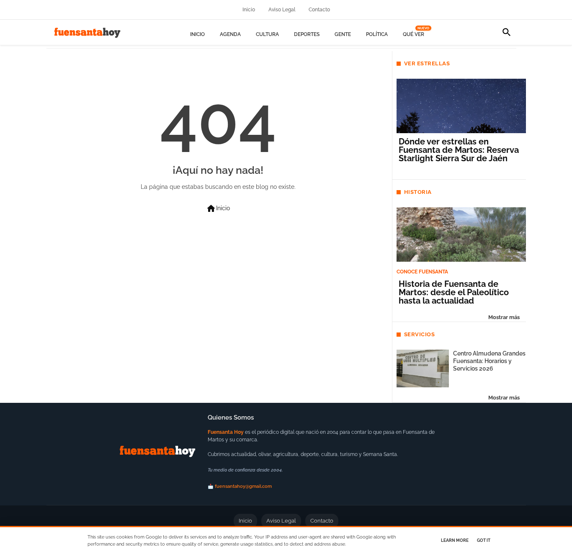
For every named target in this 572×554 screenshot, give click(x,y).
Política (377, 34)
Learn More (455, 540)
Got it (483, 540)
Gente (343, 34)
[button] (507, 32)
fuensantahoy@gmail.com (243, 486)
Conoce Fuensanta (422, 272)
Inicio (248, 10)
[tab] (197, 34)
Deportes (306, 34)
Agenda (230, 34)
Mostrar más (504, 317)
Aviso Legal (281, 10)
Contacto (319, 10)
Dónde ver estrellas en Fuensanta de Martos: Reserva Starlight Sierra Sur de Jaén (459, 150)
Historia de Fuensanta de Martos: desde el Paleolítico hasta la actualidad (454, 292)
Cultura (267, 34)
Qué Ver (414, 34)
